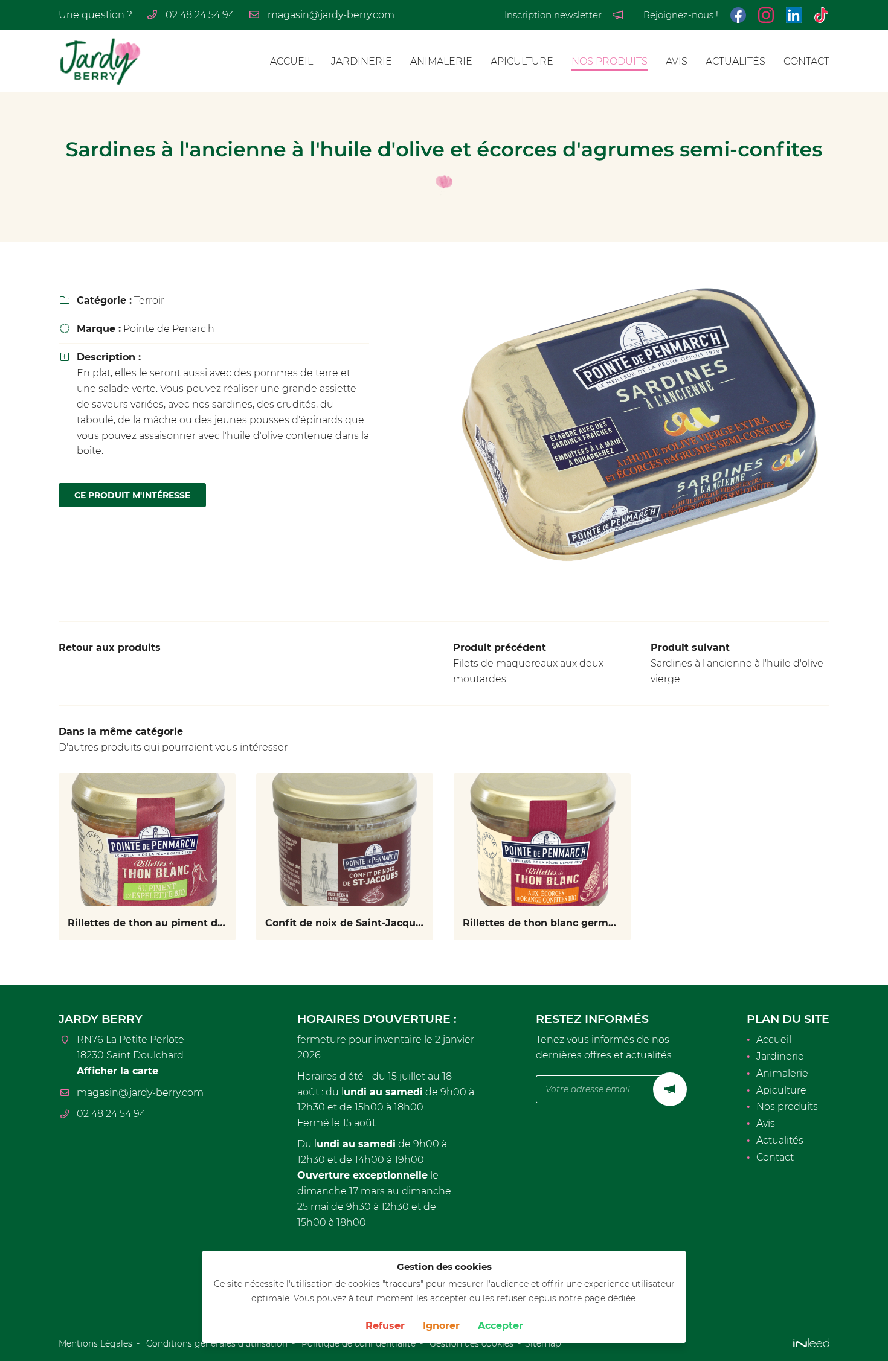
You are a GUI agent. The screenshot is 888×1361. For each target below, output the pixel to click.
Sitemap (543, 1343)
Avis (676, 61)
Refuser (385, 1325)
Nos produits (609, 61)
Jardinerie (361, 61)
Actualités (735, 61)
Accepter (500, 1325)
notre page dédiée (597, 1298)
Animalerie (441, 61)
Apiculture (522, 61)
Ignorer (441, 1325)
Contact (806, 61)
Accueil (291, 61)
